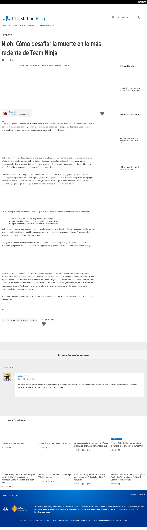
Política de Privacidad (60, 520)
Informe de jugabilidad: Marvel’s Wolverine (54, 443)
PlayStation (28, 18)
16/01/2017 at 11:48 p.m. (27, 379)
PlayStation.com (26, 520)
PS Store (30, 25)
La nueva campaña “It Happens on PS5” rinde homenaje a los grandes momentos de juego (91, 444)
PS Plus (22, 25)
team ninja (33, 320)
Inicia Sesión (122, 17)
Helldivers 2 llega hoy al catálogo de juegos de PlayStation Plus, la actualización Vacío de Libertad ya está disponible (128, 477)
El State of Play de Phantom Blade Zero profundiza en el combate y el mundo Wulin (127, 444)
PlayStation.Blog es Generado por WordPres (110, 520)
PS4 (9, 25)
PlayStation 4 (11, 320)
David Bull (12, 112)
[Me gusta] (10, 447)
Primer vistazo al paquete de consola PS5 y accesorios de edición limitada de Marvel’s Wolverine (90, 477)
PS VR (15, 25)
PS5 (4, 25)
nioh (3, 320)
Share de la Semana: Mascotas (13, 443)
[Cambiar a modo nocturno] (112, 17)
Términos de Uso (42, 520)
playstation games (22, 320)
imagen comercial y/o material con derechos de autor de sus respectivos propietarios (96, 509)
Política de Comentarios (80, 520)
